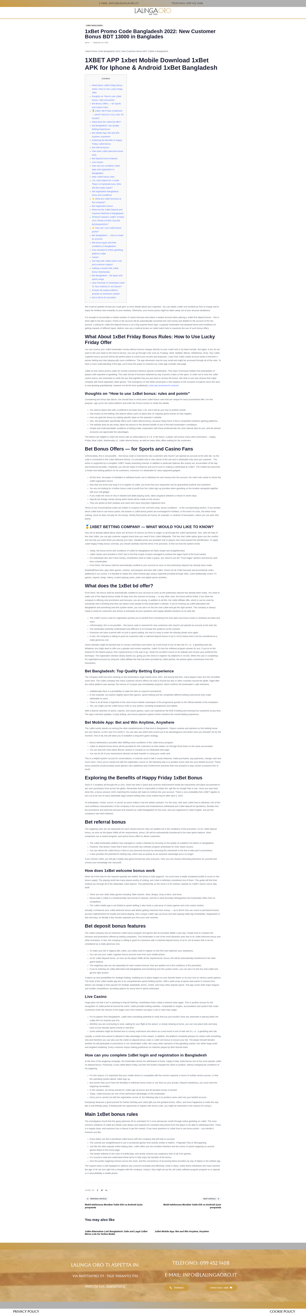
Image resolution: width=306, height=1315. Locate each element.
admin (87, 43)
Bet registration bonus (102, 206)
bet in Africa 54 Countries (104, 297)
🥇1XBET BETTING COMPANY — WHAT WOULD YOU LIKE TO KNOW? (108, 114)
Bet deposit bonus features (104, 158)
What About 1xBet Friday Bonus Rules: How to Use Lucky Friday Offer (107, 89)
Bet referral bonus (100, 147)
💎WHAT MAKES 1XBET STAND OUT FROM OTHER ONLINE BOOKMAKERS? (108, 221)
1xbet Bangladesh (94, 25)
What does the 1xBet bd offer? (106, 122)
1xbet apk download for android (163, 385)
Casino (95, 257)
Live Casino (97, 162)
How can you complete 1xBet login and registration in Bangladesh (106, 169)
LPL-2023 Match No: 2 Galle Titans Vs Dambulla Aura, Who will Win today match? (106, 184)
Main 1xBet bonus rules (103, 177)
